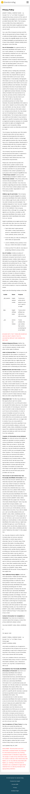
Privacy (15, 787)
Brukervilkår (15, 784)
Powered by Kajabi (15, 781)
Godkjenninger (15, 790)
